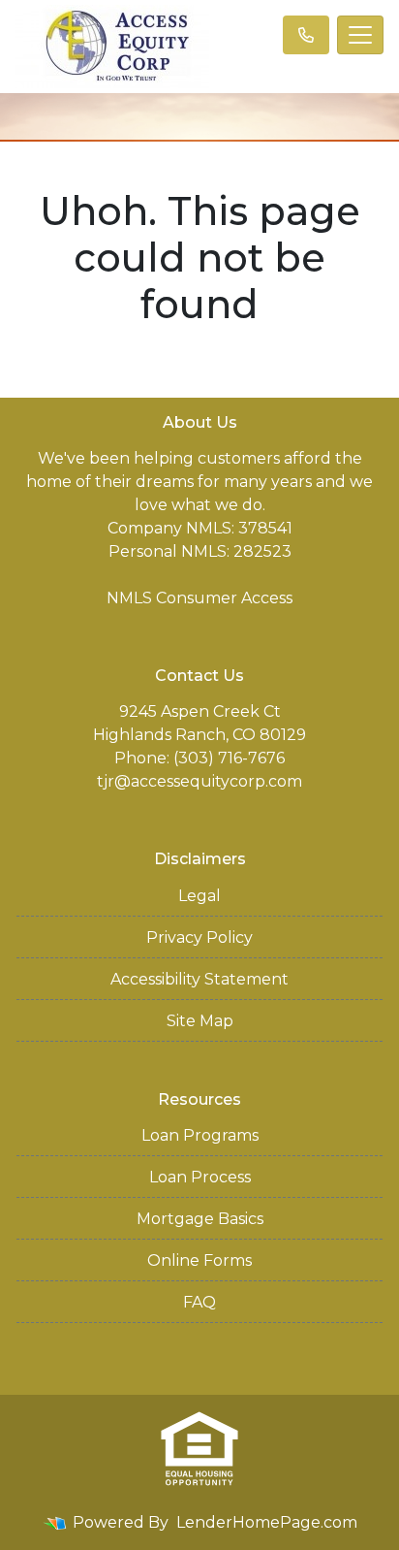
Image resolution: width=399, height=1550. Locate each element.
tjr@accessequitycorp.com (199, 781)
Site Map (200, 1021)
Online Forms (199, 1260)
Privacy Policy (199, 937)
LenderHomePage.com (266, 1522)
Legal (199, 896)
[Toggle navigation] (360, 35)
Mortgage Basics (200, 1219)
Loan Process (200, 1177)
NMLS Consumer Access (199, 598)
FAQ (199, 1302)
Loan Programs (200, 1135)
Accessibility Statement (199, 979)
